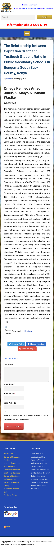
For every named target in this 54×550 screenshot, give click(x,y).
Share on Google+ (28, 349)
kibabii (9, 79)
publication (27, 331)
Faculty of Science (11, 482)
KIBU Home (8, 454)
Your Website (10, 403)
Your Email (9, 393)
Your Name (9, 384)
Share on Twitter (17, 344)
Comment (8, 364)
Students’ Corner (10, 495)
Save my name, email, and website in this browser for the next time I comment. (26, 417)
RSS (8, 526)
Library (6, 486)
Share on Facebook (37, 344)
